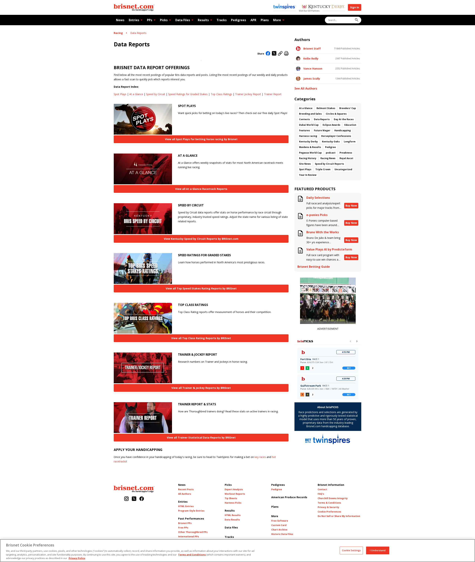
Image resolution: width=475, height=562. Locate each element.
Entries (134, 20)
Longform (350, 141)
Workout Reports (235, 493)
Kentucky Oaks (331, 141)
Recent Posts (186, 489)
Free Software (279, 520)
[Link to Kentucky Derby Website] (323, 7)
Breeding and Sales (310, 113)
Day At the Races (344, 119)
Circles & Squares (336, 113)
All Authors (184, 493)
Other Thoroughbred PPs (193, 532)
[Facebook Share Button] (268, 53)
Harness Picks (233, 502)
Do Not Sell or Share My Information (339, 516)
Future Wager (322, 130)
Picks (164, 20)
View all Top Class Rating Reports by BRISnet (201, 338)
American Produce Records (289, 497)
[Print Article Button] (286, 53)
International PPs (188, 536)
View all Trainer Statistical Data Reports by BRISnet (201, 437)
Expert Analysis (234, 489)
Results (203, 20)
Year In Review (307, 175)
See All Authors (305, 88)
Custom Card (278, 525)
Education (350, 124)
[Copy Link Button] (280, 53)
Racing (118, 33)
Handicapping (342, 130)
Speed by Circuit (155, 94)
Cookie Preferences (329, 511)
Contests (304, 119)
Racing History (307, 158)
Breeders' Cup (347, 108)
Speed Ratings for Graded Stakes (188, 94)
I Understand (378, 550)
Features (304, 130)
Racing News (327, 158)
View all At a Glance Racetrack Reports (201, 189)
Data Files (182, 20)
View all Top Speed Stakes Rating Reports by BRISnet (201, 288)
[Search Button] (356, 20)
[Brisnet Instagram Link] (126, 499)
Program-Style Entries (191, 510)
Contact (322, 489)
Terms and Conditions (192, 554)
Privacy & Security (328, 507)
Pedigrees (238, 20)
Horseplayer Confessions (336, 136)
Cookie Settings (351, 550)
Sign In (354, 7)
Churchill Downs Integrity (333, 498)
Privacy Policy (77, 558)
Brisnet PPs (185, 523)
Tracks (222, 20)
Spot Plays (120, 94)
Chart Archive (279, 529)
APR (253, 20)
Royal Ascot (346, 158)
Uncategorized (343, 169)
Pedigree (330, 147)
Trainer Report (272, 94)
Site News (305, 163)
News (120, 20)
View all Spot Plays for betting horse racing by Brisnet (201, 139)
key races (260, 457)
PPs (149, 20)
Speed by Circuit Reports (329, 163)
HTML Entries (186, 506)
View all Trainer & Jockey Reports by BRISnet (201, 388)
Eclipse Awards (331, 124)
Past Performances (191, 518)
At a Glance (136, 94)
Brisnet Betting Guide (313, 267)
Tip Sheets (231, 498)
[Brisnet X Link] (134, 499)
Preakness (346, 152)
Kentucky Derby (308, 141)
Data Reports (138, 33)
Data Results (232, 519)
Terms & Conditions (329, 502)
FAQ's (321, 493)
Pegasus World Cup (310, 152)
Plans (265, 20)
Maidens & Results (310, 147)
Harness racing (308, 136)
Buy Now (351, 205)
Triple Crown (322, 169)
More (277, 20)
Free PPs (183, 527)
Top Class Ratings (221, 94)
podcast (330, 152)
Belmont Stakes (326, 108)
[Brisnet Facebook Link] (141, 499)
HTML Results (233, 515)
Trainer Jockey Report (248, 94)
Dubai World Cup (309, 124)
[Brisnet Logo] (134, 7)
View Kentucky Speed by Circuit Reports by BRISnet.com (201, 238)
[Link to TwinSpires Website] (284, 6)
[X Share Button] (274, 53)
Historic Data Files (282, 534)
